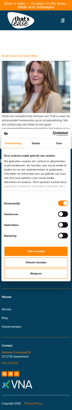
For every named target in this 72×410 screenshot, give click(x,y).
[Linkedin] (10, 373)
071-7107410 (10, 363)
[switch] (63, 214)
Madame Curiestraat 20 (16, 352)
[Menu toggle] (62, 20)
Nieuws (6, 309)
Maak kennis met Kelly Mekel (20, 55)
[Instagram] (16, 373)
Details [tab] (36, 143)
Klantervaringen (11, 326)
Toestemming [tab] (13, 143)
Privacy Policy (33, 403)
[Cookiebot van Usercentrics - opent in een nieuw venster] (52, 133)
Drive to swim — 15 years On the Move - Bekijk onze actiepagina (36, 5)
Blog (5, 317)
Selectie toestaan (36, 262)
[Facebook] (4, 373)
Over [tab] (59, 143)
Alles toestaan (36, 251)
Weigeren (36, 273)
